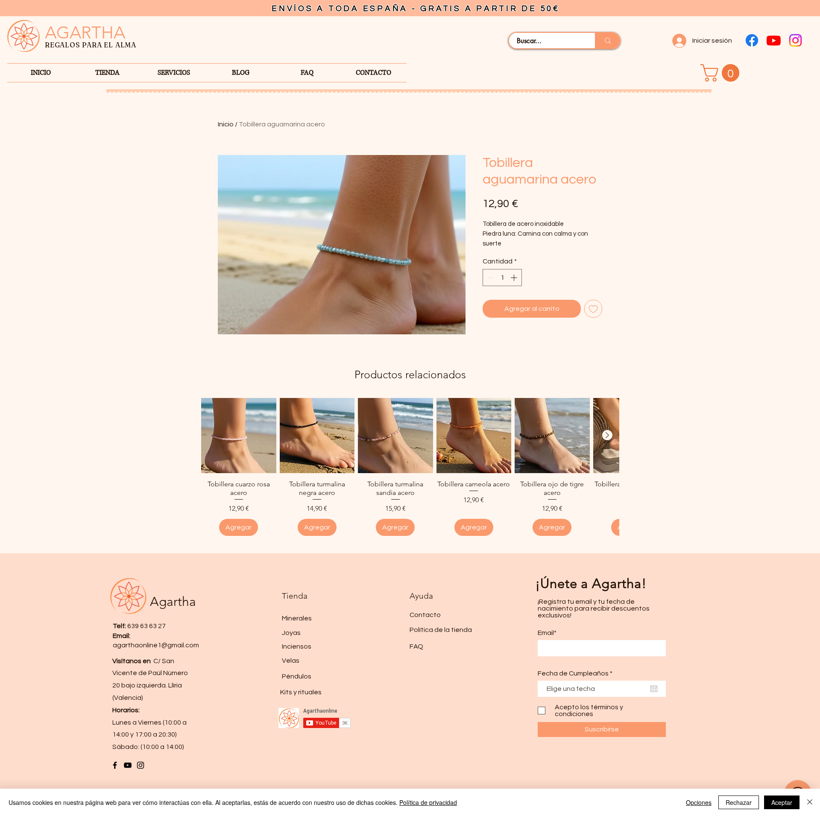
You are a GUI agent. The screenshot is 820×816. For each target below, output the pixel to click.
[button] (722, 73)
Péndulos (296, 676)
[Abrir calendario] (653, 688)
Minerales (297, 618)
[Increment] (515, 277)
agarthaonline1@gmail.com (156, 645)
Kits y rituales (301, 692)
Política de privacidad (428, 802)
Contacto (425, 614)
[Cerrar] (810, 802)
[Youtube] (773, 40)
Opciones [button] (699, 802)
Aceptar (781, 802)
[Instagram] (795, 40)
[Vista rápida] (238, 435)
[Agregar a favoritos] (593, 309)
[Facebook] (752, 40)
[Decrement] (490, 277)
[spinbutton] (502, 277)
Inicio (226, 124)
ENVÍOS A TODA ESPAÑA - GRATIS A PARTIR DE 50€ (416, 8)
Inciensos (296, 646)
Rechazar (739, 802)
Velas (290, 660)
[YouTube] (127, 765)
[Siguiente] (607, 435)
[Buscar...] (607, 40)
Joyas (291, 632)
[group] (410, 467)
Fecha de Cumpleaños (577, 673)
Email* (547, 632)
